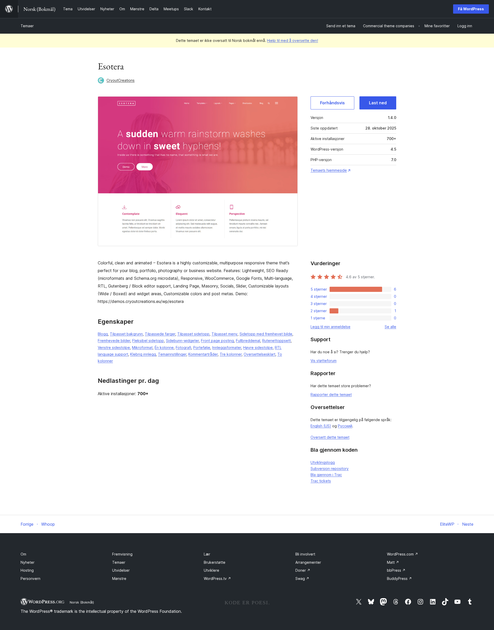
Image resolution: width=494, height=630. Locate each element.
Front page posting (217, 340)
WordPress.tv (217, 578)
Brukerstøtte (214, 562)
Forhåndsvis (332, 102)
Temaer (27, 26)
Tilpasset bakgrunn (126, 334)
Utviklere (211, 570)
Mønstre (119, 578)
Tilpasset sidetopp (193, 334)
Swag (302, 578)
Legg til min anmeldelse (330, 327)
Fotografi (183, 347)
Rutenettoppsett (276, 340)
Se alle (390, 327)
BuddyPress (399, 578)
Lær (207, 554)
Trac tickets (321, 481)
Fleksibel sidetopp (148, 340)
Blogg (103, 334)
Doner (302, 570)
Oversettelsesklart (259, 354)
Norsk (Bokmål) (82, 602)
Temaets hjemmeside (329, 170)
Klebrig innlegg (143, 354)
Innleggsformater (226, 347)
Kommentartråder (203, 354)
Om (23, 554)
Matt (393, 562)
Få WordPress (471, 9)
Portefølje (201, 347)
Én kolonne (164, 347)
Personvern (30, 578)
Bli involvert (305, 554)
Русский (345, 426)
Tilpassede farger (160, 334)
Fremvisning (122, 554)
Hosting (27, 570)
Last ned (378, 102)
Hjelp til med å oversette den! (292, 40)
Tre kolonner (231, 354)
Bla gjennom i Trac (326, 474)
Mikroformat (142, 347)
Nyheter (27, 562)
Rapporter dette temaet (331, 394)
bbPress (396, 570)
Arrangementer (308, 562)
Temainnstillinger (172, 354)
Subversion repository (330, 468)
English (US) (321, 426)
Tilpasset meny (224, 334)
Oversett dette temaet (330, 437)
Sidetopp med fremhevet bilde (266, 334)
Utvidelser (121, 570)
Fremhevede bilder (114, 340)
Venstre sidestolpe (114, 347)
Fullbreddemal (248, 340)
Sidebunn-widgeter (182, 340)
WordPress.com (402, 554)
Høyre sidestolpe (258, 347)
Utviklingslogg (323, 462)
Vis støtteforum (324, 360)
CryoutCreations (121, 80)
